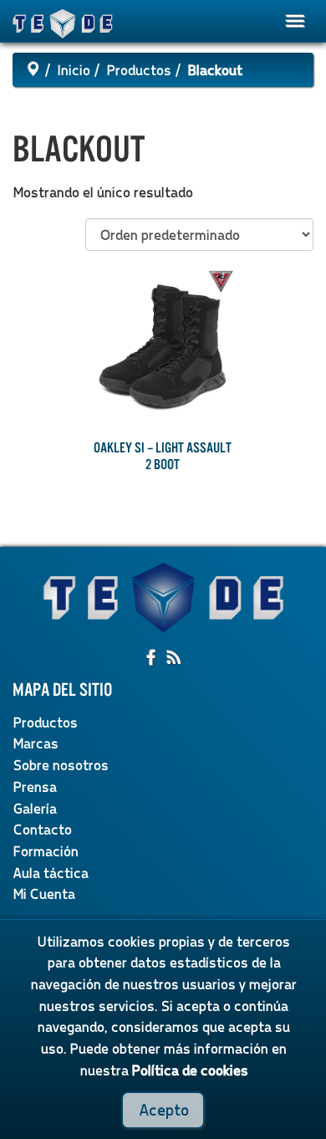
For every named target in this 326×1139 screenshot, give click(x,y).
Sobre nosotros (60, 765)
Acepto (163, 1109)
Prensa (34, 786)
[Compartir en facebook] (152, 658)
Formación (45, 851)
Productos (138, 70)
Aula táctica (50, 872)
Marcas (35, 743)
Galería (34, 808)
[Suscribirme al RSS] (174, 658)
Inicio (73, 70)
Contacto (42, 829)
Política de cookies (189, 1070)
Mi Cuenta (43, 893)
